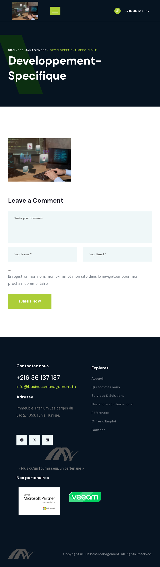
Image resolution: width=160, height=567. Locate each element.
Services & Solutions (107, 395)
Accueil (97, 378)
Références (100, 413)
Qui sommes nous (105, 387)
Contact (98, 430)
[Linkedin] (47, 440)
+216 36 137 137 (137, 11)
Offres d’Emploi (103, 421)
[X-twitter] (34, 440)
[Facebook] (21, 440)
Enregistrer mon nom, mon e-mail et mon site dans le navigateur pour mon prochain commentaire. (73, 280)
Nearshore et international (112, 404)
